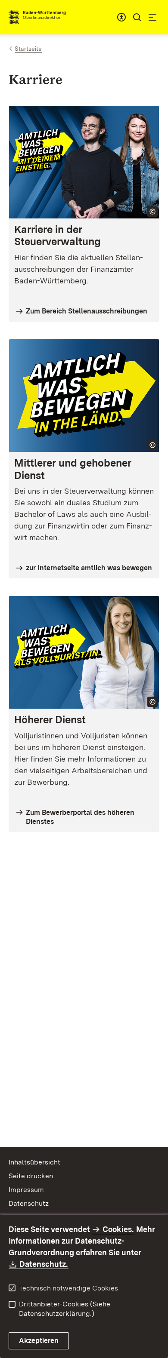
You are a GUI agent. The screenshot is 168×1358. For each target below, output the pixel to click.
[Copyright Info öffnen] (152, 211)
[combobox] (121, 17)
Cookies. (118, 1229)
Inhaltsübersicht (34, 1162)
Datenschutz (29, 1203)
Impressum (26, 1190)
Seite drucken (31, 1176)
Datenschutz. (43, 1264)
